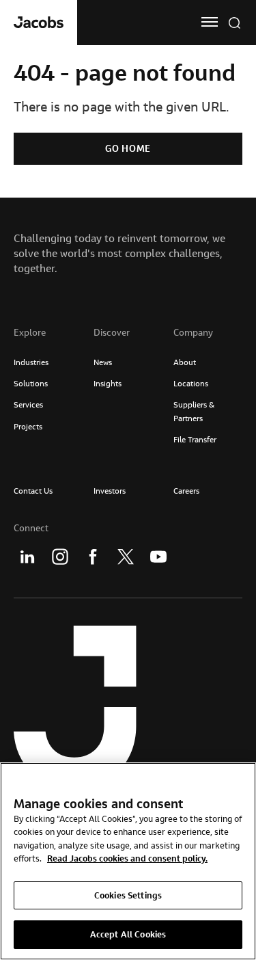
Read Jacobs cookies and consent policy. (127, 858)
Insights (108, 383)
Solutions (31, 383)
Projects (28, 426)
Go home (128, 148)
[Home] (38, 22)
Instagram (60, 556)
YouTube (158, 556)
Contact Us (33, 490)
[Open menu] (209, 22)
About (184, 362)
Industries (31, 362)
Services (28, 404)
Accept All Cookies (128, 934)
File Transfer (194, 439)
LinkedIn (27, 556)
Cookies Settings (128, 895)
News (103, 362)
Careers (186, 490)
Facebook (92, 556)
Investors (110, 490)
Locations (190, 383)
